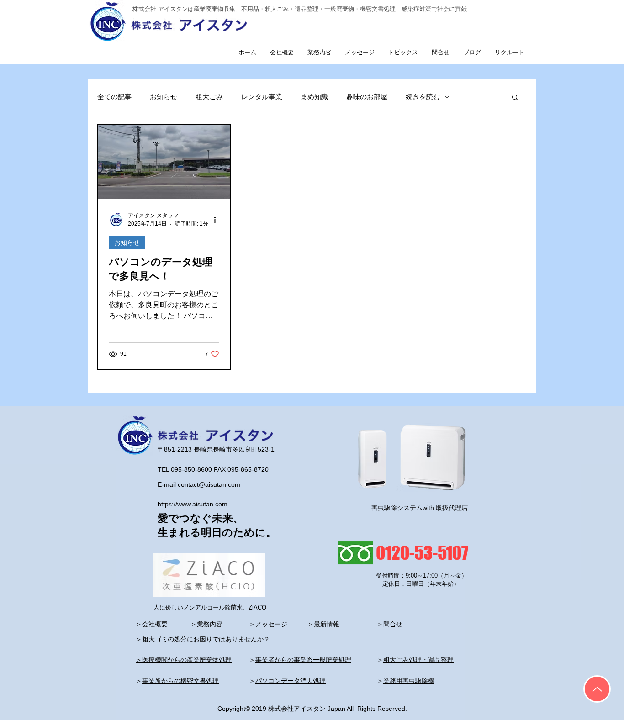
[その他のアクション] (217, 219)
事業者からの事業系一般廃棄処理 (303, 659)
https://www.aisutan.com (192, 504)
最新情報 (326, 624)
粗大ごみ (209, 96)
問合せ (392, 624)
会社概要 (155, 624)
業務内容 (209, 624)
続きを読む (423, 96)
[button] (515, 98)
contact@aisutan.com (209, 484)
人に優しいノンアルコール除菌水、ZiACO (209, 607)
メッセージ (271, 624)
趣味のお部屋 (366, 96)
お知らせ (163, 96)
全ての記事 (114, 96)
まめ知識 (314, 96)
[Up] (597, 689)
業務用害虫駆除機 (408, 680)
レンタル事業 (261, 96)
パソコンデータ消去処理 (290, 680)
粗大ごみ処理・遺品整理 (418, 659)
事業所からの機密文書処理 (180, 680)
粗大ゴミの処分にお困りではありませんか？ (206, 639)
